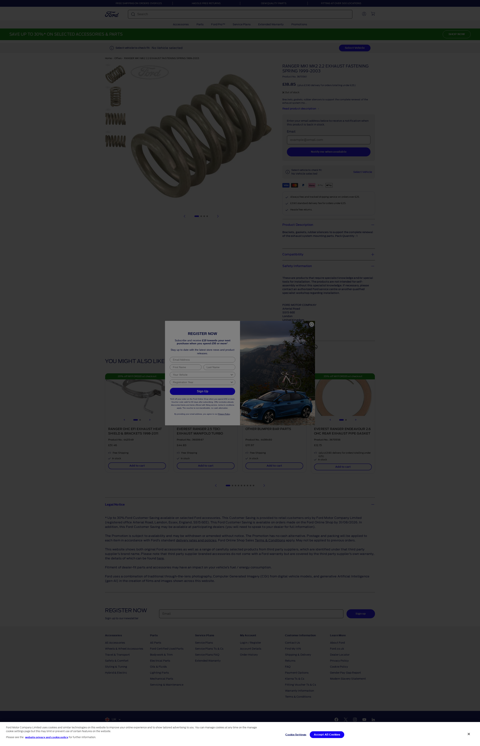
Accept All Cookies (327, 735)
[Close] (469, 734)
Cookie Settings (295, 734)
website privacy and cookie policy (46, 737)
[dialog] (240, 734)
